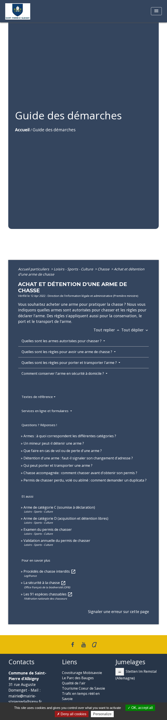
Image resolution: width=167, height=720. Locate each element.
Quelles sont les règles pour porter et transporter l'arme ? (70, 362)
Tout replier (107, 329)
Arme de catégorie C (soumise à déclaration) (59, 507)
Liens (69, 662)
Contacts (21, 662)
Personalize (102, 714)
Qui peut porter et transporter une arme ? (57, 465)
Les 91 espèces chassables (48, 594)
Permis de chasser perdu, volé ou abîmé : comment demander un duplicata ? (85, 480)
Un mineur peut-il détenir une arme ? (53, 443)
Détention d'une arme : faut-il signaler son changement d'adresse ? (78, 458)
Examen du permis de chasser (48, 529)
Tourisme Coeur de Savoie (83, 688)
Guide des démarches (54, 130)
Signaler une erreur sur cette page (118, 611)
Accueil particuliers (34, 269)
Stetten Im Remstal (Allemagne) (136, 675)
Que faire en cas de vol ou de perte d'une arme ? (62, 450)
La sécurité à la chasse (44, 582)
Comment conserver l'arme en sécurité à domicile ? (63, 373)
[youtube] (83, 644)
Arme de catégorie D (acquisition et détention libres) (65, 518)
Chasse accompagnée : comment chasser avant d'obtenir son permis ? (80, 472)
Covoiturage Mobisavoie (82, 672)
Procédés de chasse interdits (49, 571)
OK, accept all (141, 708)
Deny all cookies (73, 714)
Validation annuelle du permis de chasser (56, 540)
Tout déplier (135, 329)
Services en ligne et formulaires (45, 411)
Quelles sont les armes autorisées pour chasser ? (62, 341)
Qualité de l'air (73, 683)
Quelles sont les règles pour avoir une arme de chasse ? (67, 351)
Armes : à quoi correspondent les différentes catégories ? (69, 436)
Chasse (104, 269)
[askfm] (94, 644)
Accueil (22, 130)
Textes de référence (37, 397)
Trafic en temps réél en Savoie (81, 696)
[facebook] (72, 644)
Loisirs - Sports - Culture (74, 269)
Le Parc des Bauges (78, 678)
